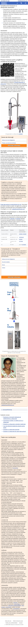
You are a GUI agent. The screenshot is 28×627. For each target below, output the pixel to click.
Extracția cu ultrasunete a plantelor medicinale (14, 424)
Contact (20, 622)
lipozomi (15, 602)
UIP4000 (20, 239)
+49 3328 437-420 (5, 1)
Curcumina (15, 468)
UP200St (21, 134)
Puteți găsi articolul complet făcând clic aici (11, 204)
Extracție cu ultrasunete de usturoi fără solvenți (14, 431)
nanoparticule (16, 608)
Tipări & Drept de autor (18, 621)
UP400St (24, 234)
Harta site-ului (8, 621)
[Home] (4, 3)
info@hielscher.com (22, 1)
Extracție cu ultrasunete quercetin (11, 429)
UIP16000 (21, 241)
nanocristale (17, 604)
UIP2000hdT (21, 237)
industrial (18, 218)
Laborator (12, 218)
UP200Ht (20, 234)
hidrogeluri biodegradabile (14, 605)
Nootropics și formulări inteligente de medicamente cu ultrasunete (12, 417)
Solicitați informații (14, 145)
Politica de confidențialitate (11, 622)
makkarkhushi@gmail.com (18, 209)
